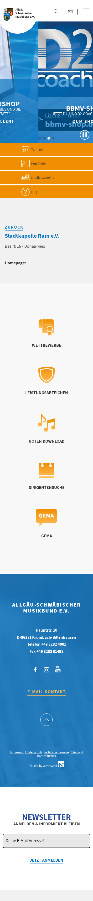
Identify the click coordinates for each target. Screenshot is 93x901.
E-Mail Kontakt (46, 691)
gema (46, 536)
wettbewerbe (46, 345)
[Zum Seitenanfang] (46, 720)
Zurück (14, 227)
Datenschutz (34, 752)
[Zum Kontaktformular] (70, 12)
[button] (86, 11)
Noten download (46, 441)
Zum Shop (64, 121)
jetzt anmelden (46, 860)
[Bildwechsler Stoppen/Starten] (84, 135)
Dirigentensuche (47, 487)
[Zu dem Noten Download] (46, 430)
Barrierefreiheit (46, 756)
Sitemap (76, 752)
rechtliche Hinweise (56, 752)
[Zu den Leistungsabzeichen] (46, 381)
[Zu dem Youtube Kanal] (58, 668)
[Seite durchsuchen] (56, 11)
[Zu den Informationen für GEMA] (46, 525)
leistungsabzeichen (46, 392)
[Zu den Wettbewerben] (46, 334)
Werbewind (50, 766)
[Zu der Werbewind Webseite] (61, 766)
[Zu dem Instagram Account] (46, 670)
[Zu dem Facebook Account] (35, 670)
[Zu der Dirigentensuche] (46, 476)
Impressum (17, 752)
